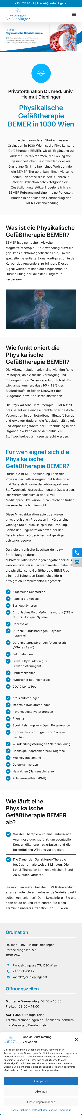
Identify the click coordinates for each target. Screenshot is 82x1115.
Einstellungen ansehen (41, 1102)
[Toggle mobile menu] (74, 14)
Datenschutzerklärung (44, 1110)
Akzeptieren (41, 1081)
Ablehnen (41, 1091)
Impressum (65, 1110)
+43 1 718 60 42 (24, 3)
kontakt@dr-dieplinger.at (52, 3)
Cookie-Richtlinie (20, 1110)
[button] (76, 1039)
